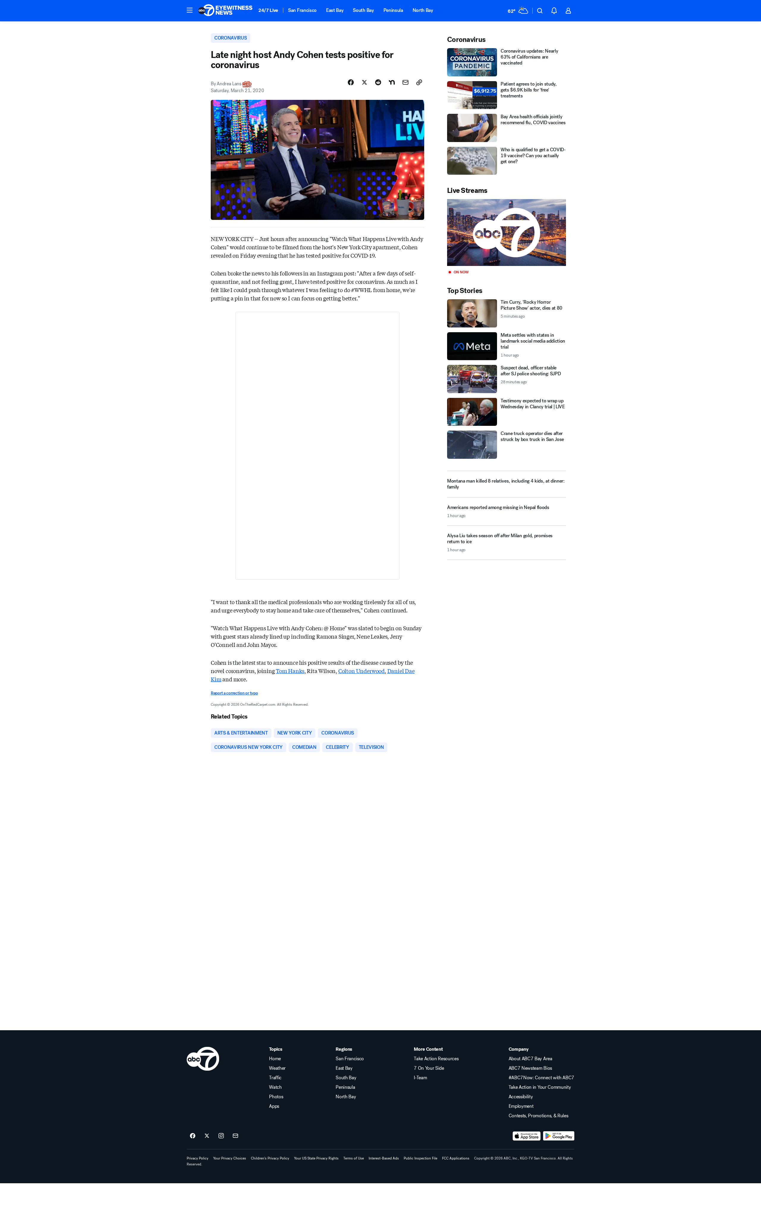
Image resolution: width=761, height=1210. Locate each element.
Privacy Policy (197, 1158)
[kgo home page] (203, 1059)
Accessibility (521, 1096)
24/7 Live (268, 10)
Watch (275, 1087)
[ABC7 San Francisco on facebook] (193, 1136)
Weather (277, 1068)
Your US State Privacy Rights (316, 1158)
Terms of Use (353, 1158)
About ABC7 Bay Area (530, 1058)
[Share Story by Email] (405, 82)
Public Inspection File (420, 1158)
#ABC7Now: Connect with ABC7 (541, 1077)
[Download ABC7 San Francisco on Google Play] (558, 1136)
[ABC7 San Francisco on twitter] (207, 1136)
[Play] (506, 232)
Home (275, 1058)
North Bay (423, 10)
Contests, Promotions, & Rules (538, 1115)
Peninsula (393, 10)
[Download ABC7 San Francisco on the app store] (526, 1136)
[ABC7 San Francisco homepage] (225, 10)
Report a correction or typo (234, 693)
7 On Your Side (429, 1068)
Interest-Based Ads (384, 1158)
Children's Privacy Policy (270, 1158)
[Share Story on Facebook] (351, 82)
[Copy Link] (419, 82)
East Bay (334, 10)
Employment (521, 1106)
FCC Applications (455, 1158)
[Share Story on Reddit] (378, 82)
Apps (274, 1106)
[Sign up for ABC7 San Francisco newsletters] (235, 1136)
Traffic (275, 1077)
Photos (276, 1096)
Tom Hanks (290, 671)
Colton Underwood (361, 671)
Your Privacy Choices (229, 1158)
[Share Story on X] (364, 82)
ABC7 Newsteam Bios (530, 1068)
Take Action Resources (436, 1058)
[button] (189, 10)
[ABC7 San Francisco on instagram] (221, 1136)
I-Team (420, 1077)
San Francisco (302, 10)
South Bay (363, 10)
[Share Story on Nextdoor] (392, 82)
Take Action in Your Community (540, 1087)
